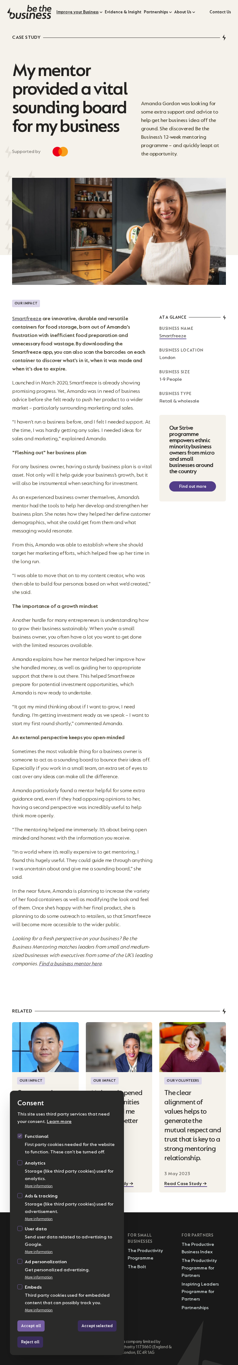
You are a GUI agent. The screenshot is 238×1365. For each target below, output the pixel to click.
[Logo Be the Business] (29, 12)
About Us (182, 12)
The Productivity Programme (145, 1254)
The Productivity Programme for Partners (199, 1268)
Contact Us (220, 12)
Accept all (31, 1325)
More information (39, 1186)
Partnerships (156, 12)
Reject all (30, 1342)
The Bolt (137, 1267)
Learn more (59, 1122)
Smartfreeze (172, 336)
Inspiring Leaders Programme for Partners (200, 1291)
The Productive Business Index (198, 1248)
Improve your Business (77, 12)
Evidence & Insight (123, 12)
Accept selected (97, 1325)
